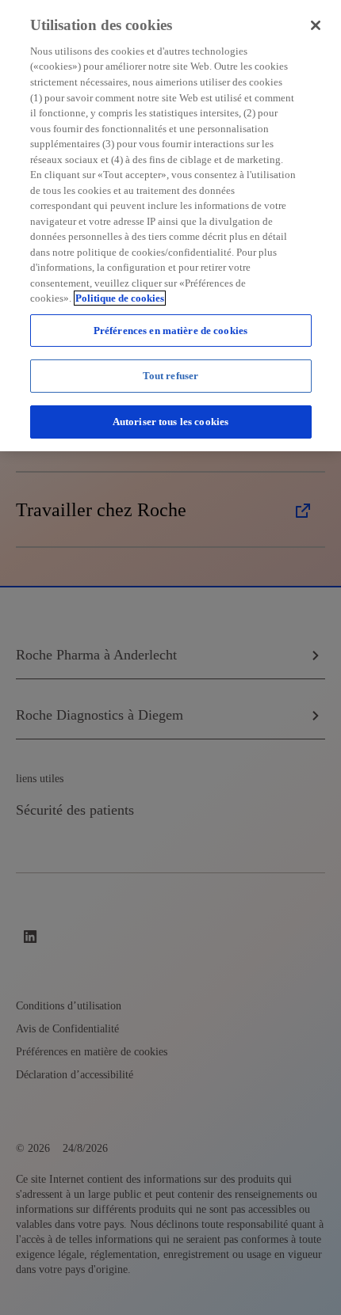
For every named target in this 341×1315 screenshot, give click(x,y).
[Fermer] (315, 25)
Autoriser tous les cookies (170, 422)
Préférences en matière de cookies (170, 330)
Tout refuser (171, 376)
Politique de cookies (119, 298)
